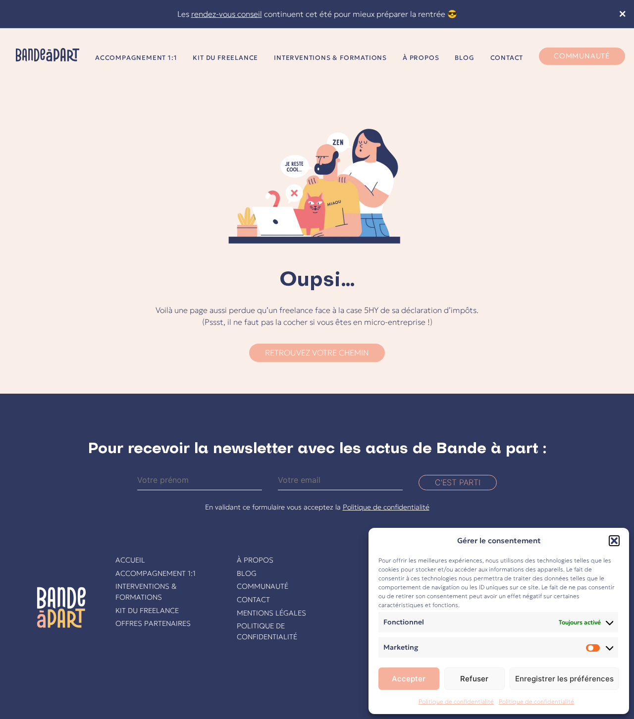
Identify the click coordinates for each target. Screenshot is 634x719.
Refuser (474, 678)
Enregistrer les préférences (564, 678)
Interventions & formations (330, 58)
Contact (507, 58)
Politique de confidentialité (456, 701)
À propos (421, 58)
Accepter (408, 678)
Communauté (582, 55)
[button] (614, 541)
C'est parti (457, 482)
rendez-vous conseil (226, 14)
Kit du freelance (225, 58)
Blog (464, 58)
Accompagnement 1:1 (136, 58)
